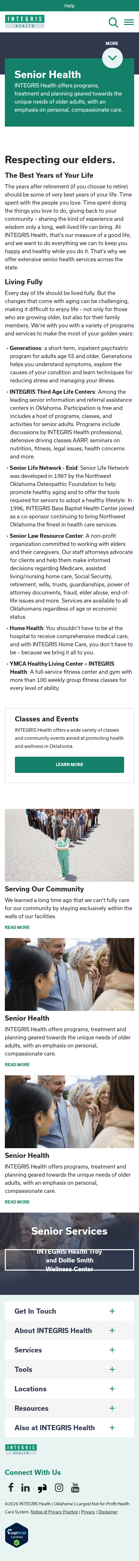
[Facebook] (11, 1487)
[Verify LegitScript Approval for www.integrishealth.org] (16, 1535)
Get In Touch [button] (35, 1311)
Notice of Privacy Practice (54, 1512)
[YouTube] (75, 1487)
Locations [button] (31, 1389)
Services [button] (28, 1350)
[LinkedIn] (25, 1487)
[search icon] (116, 21)
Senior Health (27, 1018)
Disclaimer (108, 1512)
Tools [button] (23, 1369)
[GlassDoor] (42, 1487)
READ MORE (17, 927)
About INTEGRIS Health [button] (53, 1330)
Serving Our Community (44, 889)
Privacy (88, 1512)
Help (69, 5)
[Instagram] (59, 1487)
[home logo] (20, 23)
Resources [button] (31, 1408)
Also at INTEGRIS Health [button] (55, 1427)
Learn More (69, 764)
